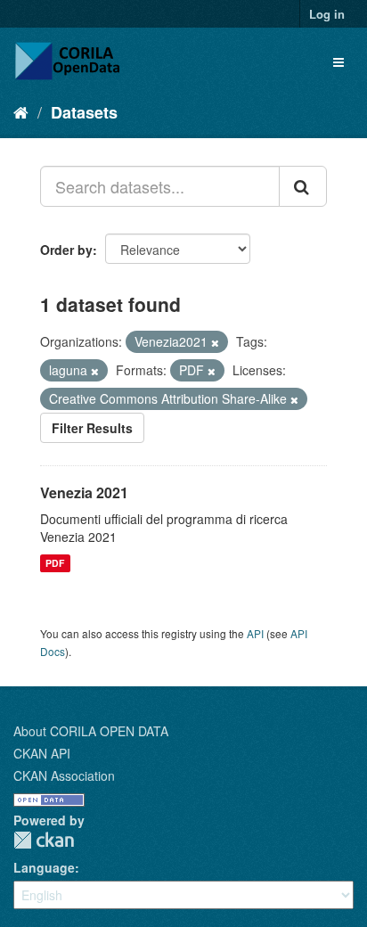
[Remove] (215, 342)
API (255, 633)
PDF (54, 563)
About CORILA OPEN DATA (90, 731)
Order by (66, 249)
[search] (303, 186)
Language (44, 867)
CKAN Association (64, 775)
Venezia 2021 (84, 492)
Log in (327, 13)
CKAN (43, 840)
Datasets (84, 112)
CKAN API (41, 753)
